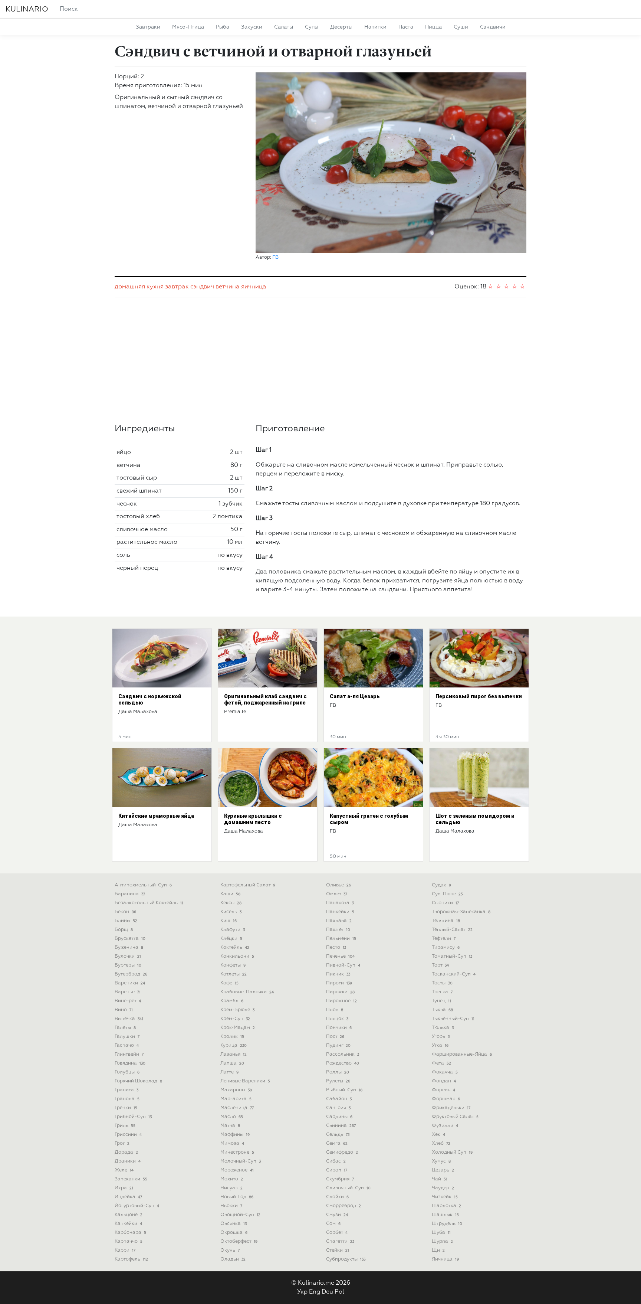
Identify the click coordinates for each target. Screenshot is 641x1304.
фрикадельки (451, 1107)
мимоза (232, 1143)
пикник (338, 974)
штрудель (447, 1223)
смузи (337, 1214)
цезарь (443, 1170)
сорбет (337, 1232)
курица (233, 1045)
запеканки (131, 1179)
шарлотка (446, 1205)
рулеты (338, 1081)
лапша (232, 1063)
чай (439, 1179)
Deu (327, 1292)
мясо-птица (188, 27)
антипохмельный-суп (143, 885)
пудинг (338, 1045)
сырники (445, 903)
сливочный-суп (348, 1188)
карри (125, 1250)
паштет (338, 929)
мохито (231, 1179)
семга (337, 1143)
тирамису (446, 947)
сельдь (337, 1134)
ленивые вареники (245, 1081)
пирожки (340, 992)
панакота (340, 903)
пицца (433, 27)
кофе (229, 983)
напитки (375, 27)
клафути (232, 929)
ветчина (228, 287)
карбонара (130, 1232)
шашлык (445, 1214)
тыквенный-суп (453, 1018)
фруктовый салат (455, 1116)
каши (230, 894)
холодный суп (452, 1152)
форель (443, 1090)
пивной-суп (343, 965)
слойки (337, 1196)
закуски (251, 27)
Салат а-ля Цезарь (355, 696)
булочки (128, 956)
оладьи (233, 1259)
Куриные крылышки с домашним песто (253, 819)
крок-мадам (237, 1027)
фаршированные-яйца (462, 1054)
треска (442, 992)
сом (333, 1223)
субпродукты (346, 1259)
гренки (126, 1107)
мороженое (237, 1170)
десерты (341, 27)
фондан (444, 1081)
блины (126, 920)
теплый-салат (452, 929)
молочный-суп (240, 1161)
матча (230, 1125)
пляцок (337, 1018)
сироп (336, 1170)
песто (336, 947)
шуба (441, 1232)
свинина (341, 1125)
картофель (131, 1259)
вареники (130, 983)
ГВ (275, 257)
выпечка (129, 1018)
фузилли (445, 1125)
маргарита (236, 1099)
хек (438, 1134)
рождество (342, 1063)
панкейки (340, 911)
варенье (128, 992)
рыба (222, 27)
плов (334, 1009)
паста (405, 27)
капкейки (128, 1223)
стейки (337, 1250)
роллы (337, 1072)
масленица (237, 1107)
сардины (339, 1116)
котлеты (233, 974)
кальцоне (128, 1214)
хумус (441, 1161)
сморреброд (343, 1205)
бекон (125, 911)
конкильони (237, 956)
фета (441, 1063)
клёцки (231, 938)
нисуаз (231, 1188)
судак (441, 885)
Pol (339, 1292)
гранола (127, 1099)
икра (124, 1188)
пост (335, 1036)
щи (438, 1250)
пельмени (341, 938)
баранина (130, 894)
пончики (339, 1027)
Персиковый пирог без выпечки (478, 696)
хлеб (441, 1143)
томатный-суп (452, 956)
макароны (236, 1090)
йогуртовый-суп (137, 1205)
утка (440, 1045)
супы (311, 27)
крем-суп (235, 1018)
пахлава (339, 920)
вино (124, 1009)
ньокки (231, 1205)
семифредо (342, 1152)
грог (122, 1143)
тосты (442, 983)
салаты (283, 27)
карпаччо (128, 1241)
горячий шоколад (138, 1081)
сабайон (339, 1099)
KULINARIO (27, 9)
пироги (339, 983)
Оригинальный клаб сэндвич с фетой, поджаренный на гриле (265, 699)
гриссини (128, 1134)
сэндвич (202, 287)
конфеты (233, 965)
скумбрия (340, 1179)
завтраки (148, 27)
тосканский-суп (454, 974)
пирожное (341, 1001)
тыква (442, 1009)
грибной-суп (133, 1116)
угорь (441, 1036)
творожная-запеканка (461, 911)
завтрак (177, 287)
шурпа (442, 1241)
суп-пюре (447, 894)
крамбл (231, 1001)
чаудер (443, 1188)
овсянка (233, 1223)
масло (231, 1116)
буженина (129, 947)
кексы (230, 903)
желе (124, 1170)
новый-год (236, 1196)
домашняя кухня (139, 287)
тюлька (443, 1027)
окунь (230, 1250)
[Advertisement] (320, 360)
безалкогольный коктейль (149, 903)
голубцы (127, 1072)
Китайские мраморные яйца (156, 816)
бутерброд (131, 974)
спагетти (340, 1241)
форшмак (446, 1099)
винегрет (128, 1001)
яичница (253, 287)
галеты (125, 1027)
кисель (230, 911)
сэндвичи (493, 27)
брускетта (130, 938)
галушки (127, 1036)
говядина (130, 1063)
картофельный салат (247, 885)
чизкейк (445, 1196)
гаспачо (127, 1045)
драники (128, 1161)
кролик (232, 1036)
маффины (235, 1134)
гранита (126, 1090)
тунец (441, 1001)
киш (228, 920)
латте (229, 1072)
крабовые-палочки (247, 992)
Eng (314, 1292)
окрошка (233, 1232)
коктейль (234, 947)
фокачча (445, 1072)
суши (461, 27)
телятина (446, 920)
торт (440, 965)
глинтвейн (129, 1054)
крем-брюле (237, 1009)
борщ (124, 929)
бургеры (128, 965)
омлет (336, 894)
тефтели (444, 938)
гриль (125, 1125)
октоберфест (238, 1241)
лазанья (233, 1054)
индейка (128, 1196)
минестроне (237, 1152)
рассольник (342, 1054)
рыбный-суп (344, 1090)
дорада (126, 1152)
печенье (340, 956)
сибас (336, 1161)
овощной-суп (240, 1214)
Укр (302, 1292)
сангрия (338, 1107)
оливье (338, 885)
